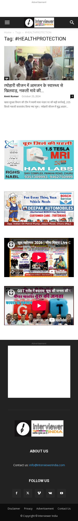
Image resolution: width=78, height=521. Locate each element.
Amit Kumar (11, 96)
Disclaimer (14, 508)
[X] (28, 493)
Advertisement (45, 508)
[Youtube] (61, 493)
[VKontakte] (50, 493)
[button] (7, 22)
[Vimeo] (39, 493)
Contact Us (64, 508)
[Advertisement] (39, 9)
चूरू (6, 78)
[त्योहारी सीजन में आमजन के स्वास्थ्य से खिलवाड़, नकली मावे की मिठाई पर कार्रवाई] (39, 63)
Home (7, 32)
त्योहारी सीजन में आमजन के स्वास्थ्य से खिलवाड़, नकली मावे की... (33, 88)
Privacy (28, 508)
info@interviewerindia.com (47, 465)
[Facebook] (16, 493)
